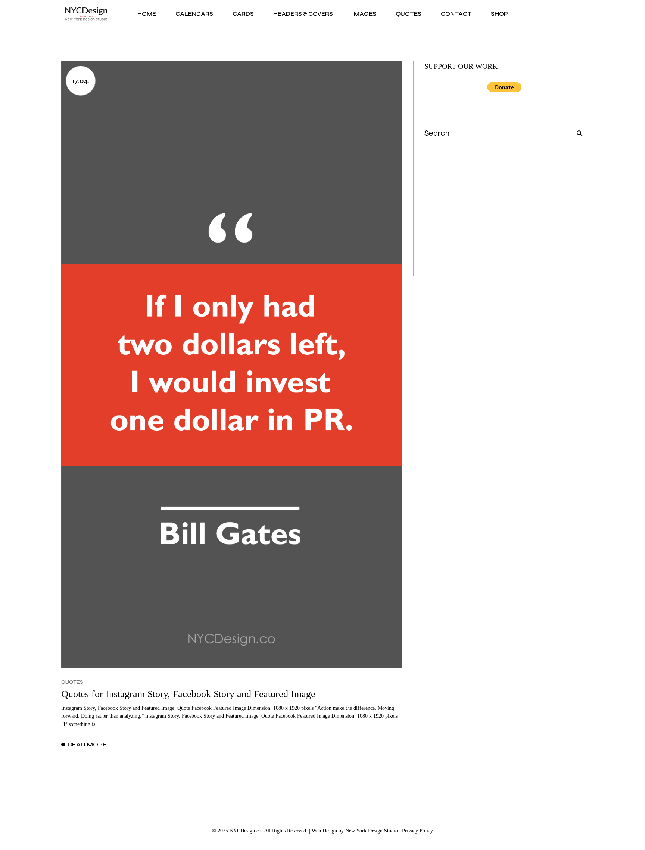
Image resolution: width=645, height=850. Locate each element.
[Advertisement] (504, 224)
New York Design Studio (371, 831)
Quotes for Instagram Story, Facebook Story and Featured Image (188, 694)
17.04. (80, 81)
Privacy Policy (417, 831)
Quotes (72, 682)
